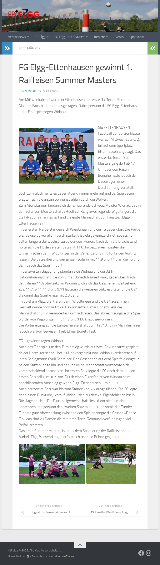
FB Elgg (40, 37)
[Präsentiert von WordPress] (28, 556)
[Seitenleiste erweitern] (7, 48)
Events (119, 37)
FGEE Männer (30, 48)
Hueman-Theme (64, 556)
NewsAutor (33, 91)
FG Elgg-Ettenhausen (69, 37)
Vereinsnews (17, 37)
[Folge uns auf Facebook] (141, 553)
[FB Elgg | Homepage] (24, 14)
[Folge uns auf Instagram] (149, 553)
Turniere (99, 37)
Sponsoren (136, 37)
